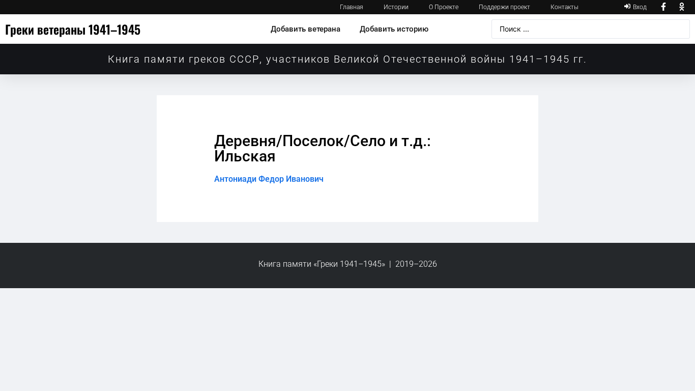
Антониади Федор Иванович (269, 179)
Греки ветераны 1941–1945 (72, 29)
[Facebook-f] (663, 7)
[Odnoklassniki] (681, 7)
